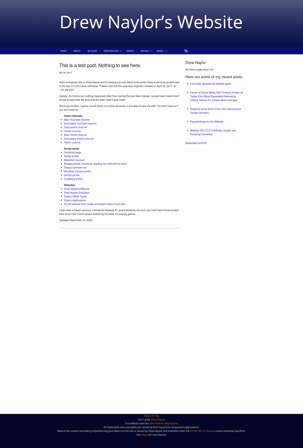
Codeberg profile (73, 179)
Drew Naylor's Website (76, 189)
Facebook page (72, 152)
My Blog (92, 50)
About (77, 50)
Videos (130, 50)
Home (63, 50)
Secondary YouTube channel (80, 123)
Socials (145, 50)
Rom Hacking (111, 50)
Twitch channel (72, 142)
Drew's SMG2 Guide (75, 196)
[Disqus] (120, 271)
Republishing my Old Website (206, 121)
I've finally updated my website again (210, 83)
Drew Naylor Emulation (77, 192)
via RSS (202, 143)
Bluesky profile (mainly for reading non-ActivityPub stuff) (95, 163)
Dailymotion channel (75, 127)
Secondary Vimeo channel (79, 138)
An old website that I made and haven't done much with (94, 204)
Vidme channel (72, 131)
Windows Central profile (77, 171)
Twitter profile (71, 156)
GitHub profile (71, 175)
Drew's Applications (75, 200)
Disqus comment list (75, 167)
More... (161, 50)
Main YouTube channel (77, 119)
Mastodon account (74, 160)
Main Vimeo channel (75, 135)
